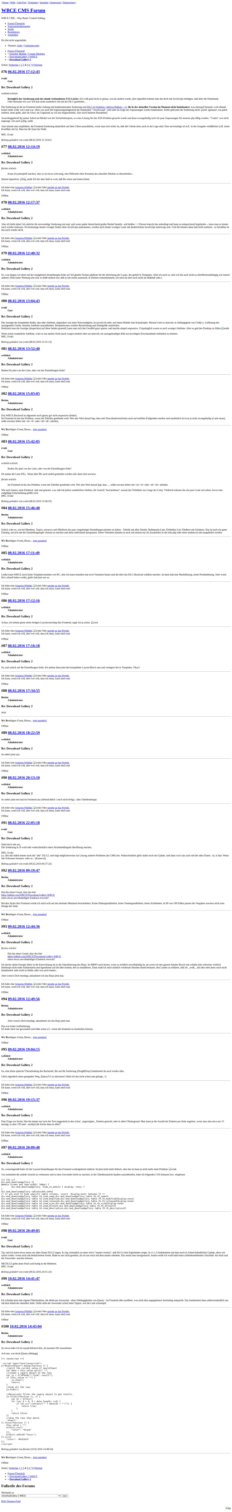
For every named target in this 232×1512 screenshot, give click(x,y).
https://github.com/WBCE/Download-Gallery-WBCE (28, 895)
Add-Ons (21, 2)
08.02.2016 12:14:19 (24, 147)
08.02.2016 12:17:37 (24, 202)
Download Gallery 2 (20, 59)
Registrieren (14, 32)
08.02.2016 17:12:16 (24, 601)
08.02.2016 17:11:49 (24, 553)
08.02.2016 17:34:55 (24, 691)
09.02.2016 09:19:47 (24, 870)
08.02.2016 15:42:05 (24, 441)
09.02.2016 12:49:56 (24, 999)
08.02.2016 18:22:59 (24, 733)
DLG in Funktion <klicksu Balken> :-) (106, 107)
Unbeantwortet (31, 45)
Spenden (44, 2)
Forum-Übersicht (16, 23)
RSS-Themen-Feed (11, 1501)
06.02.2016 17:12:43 (24, 72)
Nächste (38, 65)
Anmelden (13, 35)
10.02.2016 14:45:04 (26, 1326)
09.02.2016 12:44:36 (24, 926)
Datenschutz (69, 2)
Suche (11, 29)
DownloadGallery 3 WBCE (23, 56)
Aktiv (20, 45)
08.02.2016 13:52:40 (24, 349)
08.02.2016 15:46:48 (24, 508)
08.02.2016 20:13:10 (24, 778)
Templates (33, 2)
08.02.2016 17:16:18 (24, 646)
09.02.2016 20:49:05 (24, 1231)
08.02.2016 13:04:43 (24, 301)
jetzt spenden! (40, 429)
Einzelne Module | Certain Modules (27, 54)
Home (5, 2)
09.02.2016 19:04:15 (24, 1049)
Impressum (55, 2)
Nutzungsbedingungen (19, 26)
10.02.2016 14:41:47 (24, 1278)
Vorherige (13, 65)
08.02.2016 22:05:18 (24, 823)
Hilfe (12, 2)
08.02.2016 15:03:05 (24, 393)
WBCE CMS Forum (23, 10)
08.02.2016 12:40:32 (24, 253)
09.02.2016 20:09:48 (24, 1147)
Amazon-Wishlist (23, 187)
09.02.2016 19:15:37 (24, 1100)
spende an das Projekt (58, 187)
